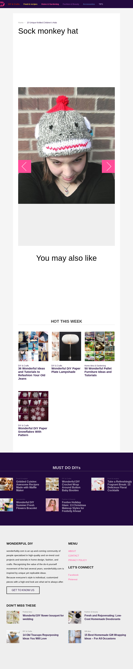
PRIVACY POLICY (77, 560)
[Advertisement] (66, 61)
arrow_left (26, 166)
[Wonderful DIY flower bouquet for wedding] (12, 617)
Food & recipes (30, 4)
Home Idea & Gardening (95, 366)
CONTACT (73, 555)
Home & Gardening (50, 4)
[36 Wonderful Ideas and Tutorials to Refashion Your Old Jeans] (33, 346)
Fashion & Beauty (71, 4)
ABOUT (72, 551)
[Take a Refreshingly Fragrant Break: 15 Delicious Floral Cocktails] (97, 484)
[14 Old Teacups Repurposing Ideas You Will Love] (12, 636)
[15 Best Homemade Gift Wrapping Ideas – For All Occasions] (74, 636)
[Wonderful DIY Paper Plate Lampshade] (66, 346)
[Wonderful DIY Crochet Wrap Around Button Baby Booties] (52, 484)
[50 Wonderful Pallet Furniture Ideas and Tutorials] (100, 346)
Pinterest (72, 579)
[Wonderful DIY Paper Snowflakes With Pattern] (33, 406)
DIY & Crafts (14, 4)
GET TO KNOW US (23, 590)
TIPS (101, 4)
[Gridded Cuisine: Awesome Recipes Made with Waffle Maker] (6, 484)
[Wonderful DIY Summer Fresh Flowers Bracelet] (6, 504)
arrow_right (106, 166)
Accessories (89, 4)
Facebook (73, 575)
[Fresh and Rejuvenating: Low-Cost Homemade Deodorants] (74, 617)
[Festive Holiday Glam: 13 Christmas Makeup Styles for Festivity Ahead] (52, 504)
